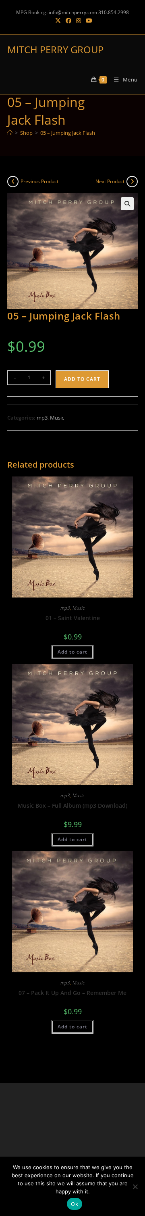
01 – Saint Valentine (73, 618)
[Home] (9, 132)
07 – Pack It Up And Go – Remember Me (72, 993)
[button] (127, 203)
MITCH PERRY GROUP (55, 49)
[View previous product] (13, 181)
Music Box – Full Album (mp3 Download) (72, 805)
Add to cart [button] (72, 651)
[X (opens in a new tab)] (58, 20)
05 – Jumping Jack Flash (67, 132)
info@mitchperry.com (73, 12)
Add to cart (82, 379)
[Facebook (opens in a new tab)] (68, 20)
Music (57, 417)
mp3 (42, 417)
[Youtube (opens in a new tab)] (87, 20)
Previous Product (39, 181)
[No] (135, 1187)
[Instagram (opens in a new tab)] (78, 20)
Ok (74, 1204)
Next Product (109, 181)
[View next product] (132, 181)
